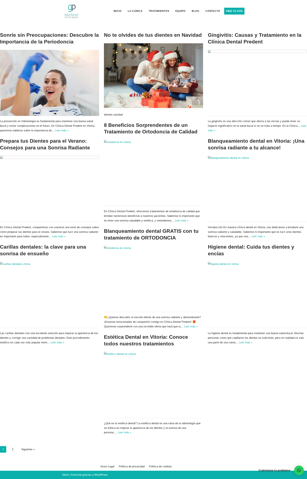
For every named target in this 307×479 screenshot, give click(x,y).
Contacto (212, 11)
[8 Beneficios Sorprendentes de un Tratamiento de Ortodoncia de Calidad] (153, 173)
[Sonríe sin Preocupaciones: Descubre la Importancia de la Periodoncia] (49, 83)
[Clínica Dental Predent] (71, 11)
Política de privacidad (132, 466)
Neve (65, 474)
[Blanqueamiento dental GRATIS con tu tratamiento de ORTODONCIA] (153, 279)
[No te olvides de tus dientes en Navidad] (153, 76)
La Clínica (135, 11)
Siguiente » (28, 449)
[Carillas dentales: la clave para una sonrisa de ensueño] (49, 295)
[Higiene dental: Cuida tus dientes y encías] (257, 295)
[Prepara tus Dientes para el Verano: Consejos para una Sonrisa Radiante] (49, 189)
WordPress (101, 474)
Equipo (180, 11)
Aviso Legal (107, 466)
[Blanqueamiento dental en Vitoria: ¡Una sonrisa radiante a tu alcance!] (257, 189)
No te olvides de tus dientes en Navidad (153, 35)
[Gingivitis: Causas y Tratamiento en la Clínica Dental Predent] (257, 83)
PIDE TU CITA (234, 11)
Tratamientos (159, 11)
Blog (195, 11)
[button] (299, 470)
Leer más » (62, 130)
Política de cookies (160, 466)
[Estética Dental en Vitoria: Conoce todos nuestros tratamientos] (153, 385)
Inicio (118, 11)
